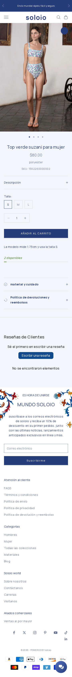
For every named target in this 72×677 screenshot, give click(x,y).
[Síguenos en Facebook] (14, 633)
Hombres (10, 535)
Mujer (8, 541)
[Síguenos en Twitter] (24, 633)
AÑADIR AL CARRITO (36, 233)
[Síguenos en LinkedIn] (66, 639)
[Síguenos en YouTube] (56, 633)
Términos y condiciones (21, 495)
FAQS (7, 488)
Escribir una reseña (36, 355)
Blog (7, 561)
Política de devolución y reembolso (29, 515)
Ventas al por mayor (18, 621)
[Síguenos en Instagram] (35, 633)
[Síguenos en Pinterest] (45, 633)
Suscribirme (36, 460)
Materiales (11, 555)
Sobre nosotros (15, 581)
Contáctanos (13, 588)
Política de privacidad (19, 508)
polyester (36, 162)
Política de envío (16, 501)
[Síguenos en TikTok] (66, 633)
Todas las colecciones (20, 548)
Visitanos (10, 601)
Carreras (10, 594)
